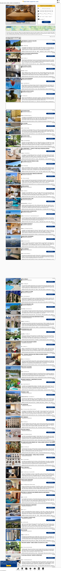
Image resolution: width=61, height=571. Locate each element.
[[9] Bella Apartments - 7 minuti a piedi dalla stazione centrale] (13, 153)
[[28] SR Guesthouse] (13, 410)
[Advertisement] (30, 269)
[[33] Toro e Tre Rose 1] (13, 472)
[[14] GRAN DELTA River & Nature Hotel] (13, 216)
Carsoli (7, 468)
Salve (7, 380)
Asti (6, 174)
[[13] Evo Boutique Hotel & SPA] (13, 204)
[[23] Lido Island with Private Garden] (13, 347)
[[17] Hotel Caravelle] (13, 254)
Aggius (7, 41)
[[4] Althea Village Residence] (13, 84)
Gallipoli (7, 237)
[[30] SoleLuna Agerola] (13, 435)
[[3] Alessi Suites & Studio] (13, 71)
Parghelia (7, 317)
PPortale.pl (4, 570)
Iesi (6, 92)
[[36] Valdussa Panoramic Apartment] (13, 510)
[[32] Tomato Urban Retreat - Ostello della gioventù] (13, 460)
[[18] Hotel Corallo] (13, 284)
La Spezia (7, 149)
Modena (7, 136)
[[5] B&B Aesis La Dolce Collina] (13, 96)
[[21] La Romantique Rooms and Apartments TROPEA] (13, 322)
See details (50, 43)
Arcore (7, 54)
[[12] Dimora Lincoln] (13, 191)
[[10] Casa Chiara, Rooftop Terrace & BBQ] (13, 166)
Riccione (7, 249)
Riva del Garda (8, 305)
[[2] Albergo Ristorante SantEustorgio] (13, 58)
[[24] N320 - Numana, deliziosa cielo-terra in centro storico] (13, 359)
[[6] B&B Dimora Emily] (13, 116)
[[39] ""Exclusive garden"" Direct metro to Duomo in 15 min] (13, 548)
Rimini (7, 556)
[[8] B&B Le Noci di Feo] (13, 141)
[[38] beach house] (13, 535)
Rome (7, 292)
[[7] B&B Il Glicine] (13, 128)
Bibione (7, 280)
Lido (7, 342)
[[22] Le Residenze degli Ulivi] (13, 334)
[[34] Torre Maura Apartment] (13, 485)
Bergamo (7, 224)
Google (2, 562)
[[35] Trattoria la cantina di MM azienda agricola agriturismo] (13, 497)
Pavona (7, 367)
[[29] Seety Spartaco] (13, 422)
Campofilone (8, 330)
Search (46, 22)
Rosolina (7, 212)
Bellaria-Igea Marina (9, 199)
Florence (7, 443)
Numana (7, 355)
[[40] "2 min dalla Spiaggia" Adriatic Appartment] (13, 560)
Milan (7, 418)
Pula (7, 518)
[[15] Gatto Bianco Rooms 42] (13, 229)
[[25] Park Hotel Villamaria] (13, 372)
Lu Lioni (7, 124)
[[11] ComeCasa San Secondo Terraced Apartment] (13, 179)
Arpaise (7, 493)
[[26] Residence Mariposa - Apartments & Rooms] (13, 384)
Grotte (7, 187)
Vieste (7, 79)
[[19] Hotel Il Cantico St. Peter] (13, 297)
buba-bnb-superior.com (30, 1)
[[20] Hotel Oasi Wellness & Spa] (13, 309)
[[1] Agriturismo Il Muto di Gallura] (13, 46)
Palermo (7, 111)
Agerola (7, 430)
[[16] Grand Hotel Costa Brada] (13, 241)
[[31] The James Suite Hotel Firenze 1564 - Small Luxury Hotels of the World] (13, 447)
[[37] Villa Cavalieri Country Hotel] (13, 523)
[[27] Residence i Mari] (13, 397)
